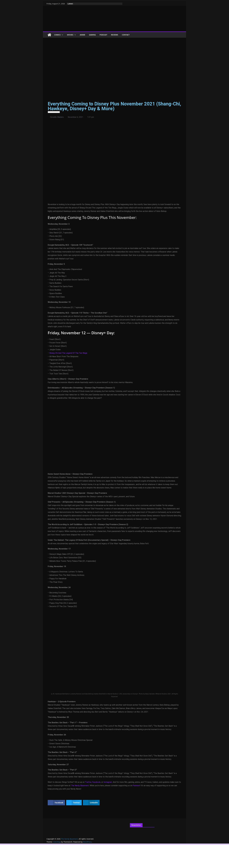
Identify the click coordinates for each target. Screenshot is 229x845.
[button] (62, 35)
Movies (70, 35)
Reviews (114, 35)
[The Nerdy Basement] (49, 35)
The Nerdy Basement (80, 785)
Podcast (103, 35)
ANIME (82, 35)
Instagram (108, 782)
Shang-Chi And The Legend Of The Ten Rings (68, 353)
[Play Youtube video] (114, 163)
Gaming (92, 35)
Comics (57, 35)
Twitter (88, 782)
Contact (126, 35)
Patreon (136, 785)
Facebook (96, 782)
